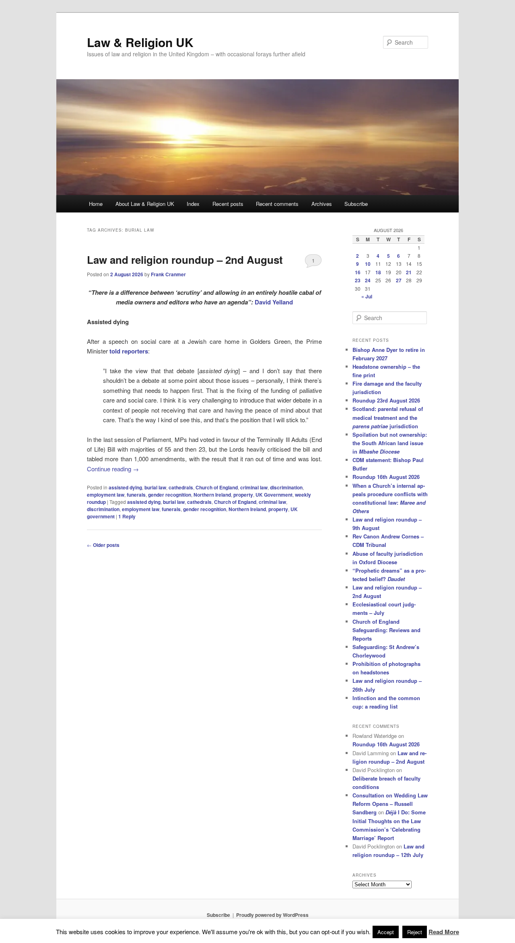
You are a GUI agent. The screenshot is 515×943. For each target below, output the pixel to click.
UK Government (274, 494)
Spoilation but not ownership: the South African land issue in (389, 443)
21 (409, 272)
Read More (443, 931)
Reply (127, 516)
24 (368, 280)
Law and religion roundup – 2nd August (185, 259)
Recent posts (227, 204)
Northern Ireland (212, 494)
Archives (321, 204)
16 (357, 272)
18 (378, 272)
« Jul (366, 296)
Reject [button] (414, 932)
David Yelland (274, 302)
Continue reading (113, 468)
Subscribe (356, 204)
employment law (105, 494)
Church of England (217, 487)
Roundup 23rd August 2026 (386, 400)
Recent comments (277, 204)
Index (193, 204)
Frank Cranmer (168, 274)
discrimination (286, 487)
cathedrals (181, 487)
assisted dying (125, 487)
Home (96, 204)
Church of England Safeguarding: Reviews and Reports (386, 630)
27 (399, 280)
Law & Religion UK (140, 42)
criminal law (254, 487)
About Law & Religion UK (144, 204)
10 (368, 263)
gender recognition (169, 494)
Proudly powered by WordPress (272, 914)
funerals (136, 494)
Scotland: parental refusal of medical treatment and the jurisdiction (387, 417)
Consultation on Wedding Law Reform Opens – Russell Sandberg (390, 803)
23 (357, 280)
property (243, 494)
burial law (155, 487)
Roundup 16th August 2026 (386, 477)
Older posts (103, 545)
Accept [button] (385, 932)
